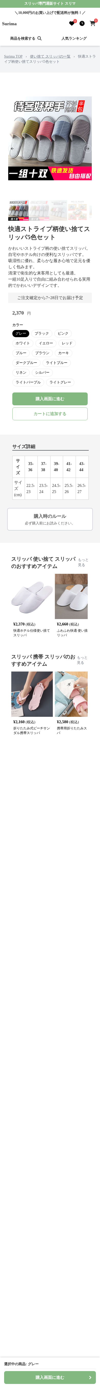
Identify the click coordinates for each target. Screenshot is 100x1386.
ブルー (21, 353)
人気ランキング (74, 38)
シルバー (42, 372)
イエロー (46, 343)
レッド (67, 343)
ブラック (42, 333)
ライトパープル (28, 382)
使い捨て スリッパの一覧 (50, 56)
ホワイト (23, 343)
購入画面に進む (50, 399)
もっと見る (83, 562)
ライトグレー (60, 382)
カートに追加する (50, 414)
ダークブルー (26, 363)
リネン (21, 372)
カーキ (63, 353)
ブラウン (42, 353)
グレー (20, 333)
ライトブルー (56, 363)
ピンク (63, 333)
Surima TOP (13, 56)
